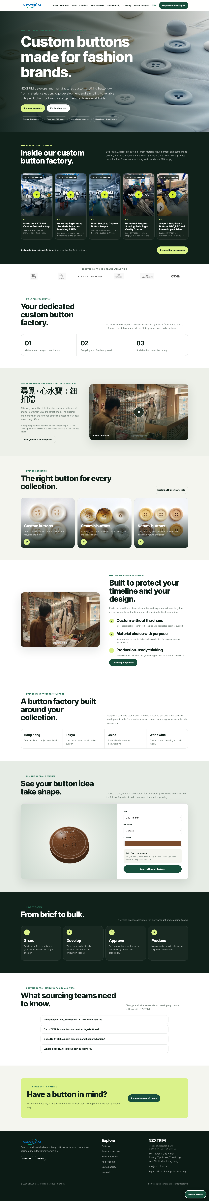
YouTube (40, 1158)
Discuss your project (123, 662)
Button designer (110, 1156)
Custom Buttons (61, 5)
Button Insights (141, 5)
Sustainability (114, 5)
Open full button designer (152, 869)
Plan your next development (38, 439)
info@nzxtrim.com (158, 1166)
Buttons (106, 1146)
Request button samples (173, 5)
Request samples (33, 108)
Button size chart (111, 1151)
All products (108, 1161)
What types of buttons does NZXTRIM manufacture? (73, 1019)
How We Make (97, 5)
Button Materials (80, 5)
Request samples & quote (144, 1098)
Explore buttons (58, 108)
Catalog (127, 5)
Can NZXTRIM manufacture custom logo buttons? (71, 1029)
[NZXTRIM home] (32, 5)
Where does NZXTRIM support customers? (68, 1048)
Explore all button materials (171, 490)
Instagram (26, 1158)
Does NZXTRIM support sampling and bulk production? (74, 1038)
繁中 (154, 5)
